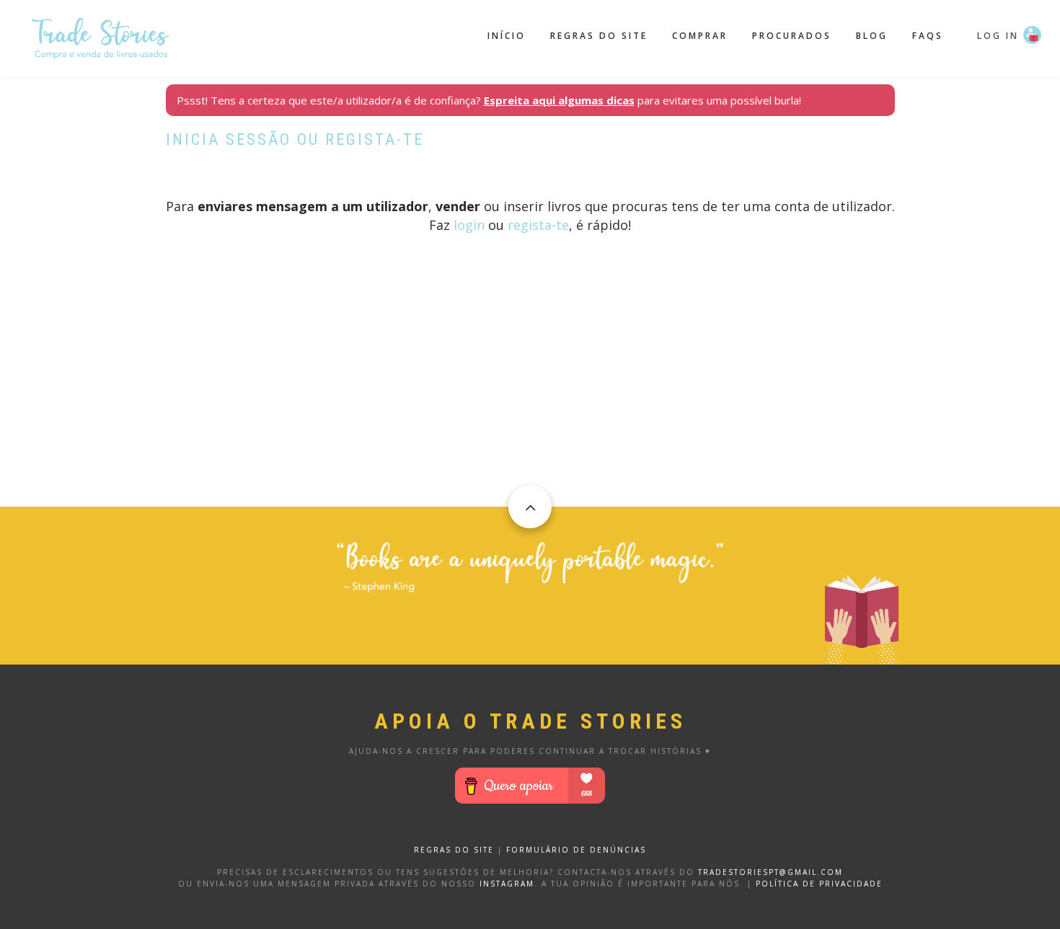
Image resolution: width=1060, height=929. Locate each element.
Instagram (507, 884)
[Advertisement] (530, 406)
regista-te (538, 225)
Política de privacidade (819, 884)
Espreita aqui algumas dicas (559, 100)
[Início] (101, 37)
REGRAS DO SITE (454, 850)
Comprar (700, 36)
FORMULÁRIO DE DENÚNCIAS (576, 850)
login (469, 225)
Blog (872, 36)
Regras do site (599, 36)
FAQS (927, 36)
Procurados (791, 36)
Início (506, 36)
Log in (998, 36)
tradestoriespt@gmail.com (770, 872)
